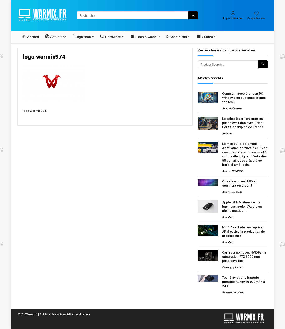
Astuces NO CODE (232, 171)
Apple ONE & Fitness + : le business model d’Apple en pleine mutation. (242, 206)
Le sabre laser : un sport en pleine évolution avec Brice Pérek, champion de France (242, 123)
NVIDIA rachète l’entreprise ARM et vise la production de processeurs (243, 232)
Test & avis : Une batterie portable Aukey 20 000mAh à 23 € (243, 282)
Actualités (227, 217)
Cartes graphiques (232, 267)
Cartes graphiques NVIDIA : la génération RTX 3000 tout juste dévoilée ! (244, 257)
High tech (227, 133)
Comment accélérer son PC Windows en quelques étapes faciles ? (244, 98)
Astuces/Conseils (232, 108)
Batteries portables (232, 292)
